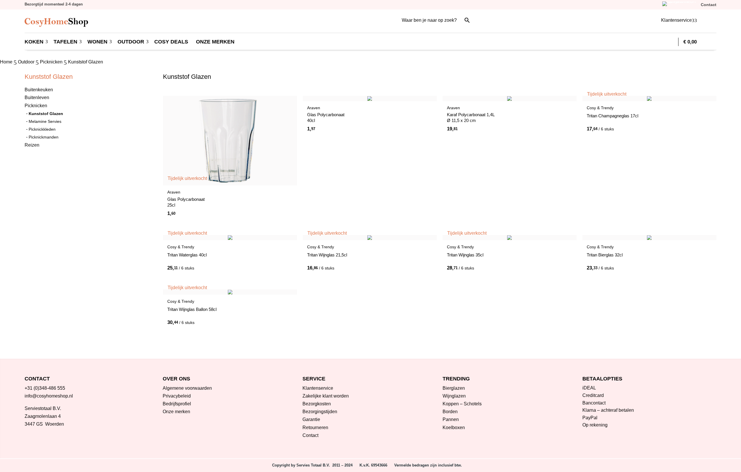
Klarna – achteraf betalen (608, 410)
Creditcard (593, 395)
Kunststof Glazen (46, 113)
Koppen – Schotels (462, 403)
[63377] (516, 128)
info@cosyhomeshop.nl (49, 395)
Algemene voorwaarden (187, 388)
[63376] (376, 128)
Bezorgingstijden (319, 411)
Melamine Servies (45, 121)
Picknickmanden (43, 137)
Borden (450, 411)
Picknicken (51, 61)
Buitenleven (37, 97)
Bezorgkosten (316, 403)
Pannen (451, 419)
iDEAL (589, 387)
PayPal (589, 417)
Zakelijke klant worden (325, 395)
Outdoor (26, 61)
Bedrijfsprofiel (177, 403)
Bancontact (594, 402)
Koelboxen (454, 427)
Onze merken (176, 411)
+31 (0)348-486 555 (45, 388)
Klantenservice (317, 388)
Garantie (311, 419)
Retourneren (315, 427)
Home (6, 61)
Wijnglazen (454, 395)
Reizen (32, 145)
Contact (310, 435)
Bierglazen (454, 388)
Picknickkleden (42, 129)
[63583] (656, 267)
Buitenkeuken (39, 89)
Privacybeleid (177, 395)
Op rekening (595, 424)
